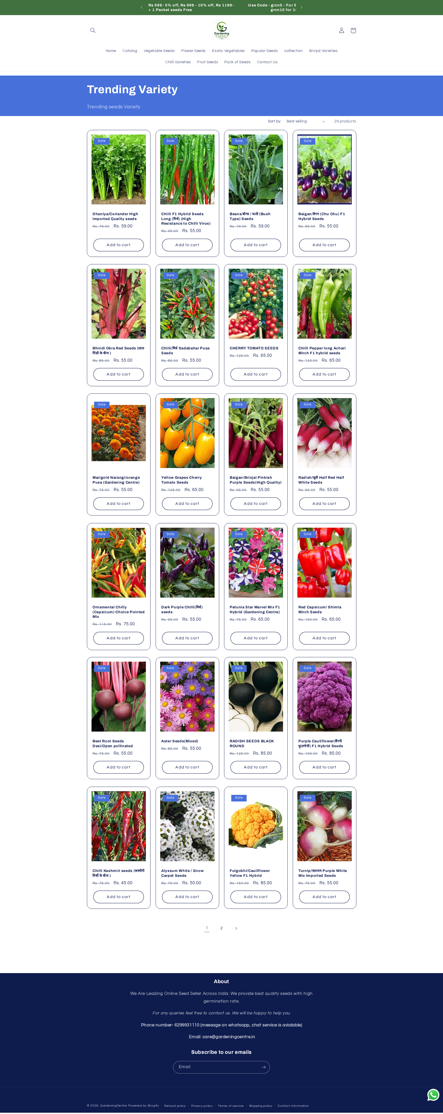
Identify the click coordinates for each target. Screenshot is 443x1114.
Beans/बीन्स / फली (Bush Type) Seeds (250, 216)
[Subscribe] (264, 1067)
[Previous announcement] (141, 7)
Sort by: (274, 121)
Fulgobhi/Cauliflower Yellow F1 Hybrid (250, 873)
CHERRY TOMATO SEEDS (254, 348)
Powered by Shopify (143, 1105)
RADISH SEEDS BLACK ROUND (252, 743)
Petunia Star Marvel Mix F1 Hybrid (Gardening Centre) (255, 609)
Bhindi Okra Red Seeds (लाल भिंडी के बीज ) (118, 350)
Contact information (293, 1106)
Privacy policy (202, 1106)
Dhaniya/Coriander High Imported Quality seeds (115, 216)
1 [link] (207, 928)
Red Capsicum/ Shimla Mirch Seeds (319, 609)
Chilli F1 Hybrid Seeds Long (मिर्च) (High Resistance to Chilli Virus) (186, 218)
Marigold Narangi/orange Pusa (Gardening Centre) (116, 480)
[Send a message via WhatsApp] (433, 1095)
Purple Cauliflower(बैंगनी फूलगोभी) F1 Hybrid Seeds (320, 743)
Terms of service (231, 1106)
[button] (93, 30)
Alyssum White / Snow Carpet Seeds (182, 873)
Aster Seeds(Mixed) (179, 741)
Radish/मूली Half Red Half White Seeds (321, 480)
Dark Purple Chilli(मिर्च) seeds (182, 609)
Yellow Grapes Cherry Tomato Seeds (181, 480)
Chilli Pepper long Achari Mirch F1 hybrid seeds (322, 350)
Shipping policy (261, 1106)
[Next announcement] (301, 7)
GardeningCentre (113, 1105)
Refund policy (175, 1106)
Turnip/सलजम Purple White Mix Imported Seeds (322, 873)
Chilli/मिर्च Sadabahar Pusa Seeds (185, 350)
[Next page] (236, 928)
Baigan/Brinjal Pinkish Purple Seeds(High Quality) (256, 480)
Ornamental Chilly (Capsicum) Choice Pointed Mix (119, 612)
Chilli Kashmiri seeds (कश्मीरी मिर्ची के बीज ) (119, 873)
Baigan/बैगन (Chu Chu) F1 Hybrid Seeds (321, 216)
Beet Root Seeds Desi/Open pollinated (113, 743)
